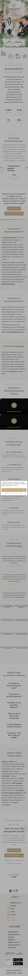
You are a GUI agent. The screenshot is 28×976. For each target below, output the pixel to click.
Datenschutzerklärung (6, 486)
